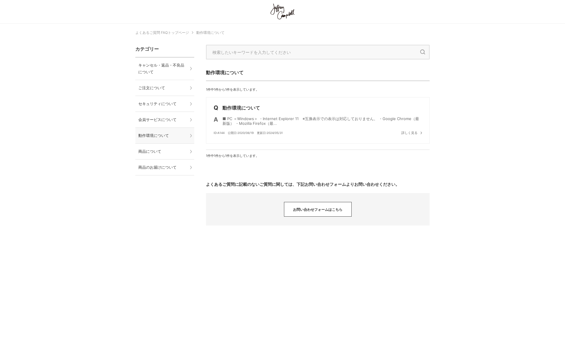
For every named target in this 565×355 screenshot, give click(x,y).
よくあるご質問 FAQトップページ (162, 32)
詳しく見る (409, 133)
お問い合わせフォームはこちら (318, 209)
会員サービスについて (157, 119)
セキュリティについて (157, 103)
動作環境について (210, 32)
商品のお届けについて (157, 167)
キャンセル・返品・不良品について (161, 68)
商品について (149, 151)
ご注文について (151, 87)
